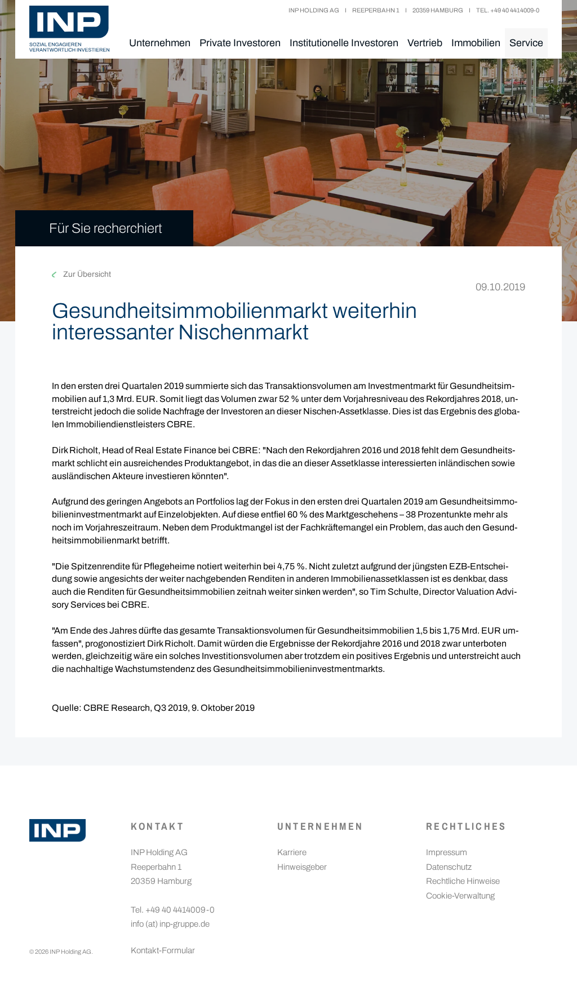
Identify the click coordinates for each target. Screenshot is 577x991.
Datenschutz (449, 866)
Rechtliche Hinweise (463, 881)
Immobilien (475, 42)
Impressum (446, 852)
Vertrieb (424, 42)
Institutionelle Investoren (344, 42)
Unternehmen (159, 42)
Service (526, 42)
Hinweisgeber (302, 866)
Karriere (292, 852)
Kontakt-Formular (163, 950)
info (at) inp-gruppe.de (170, 923)
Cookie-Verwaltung (460, 895)
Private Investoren (240, 42)
